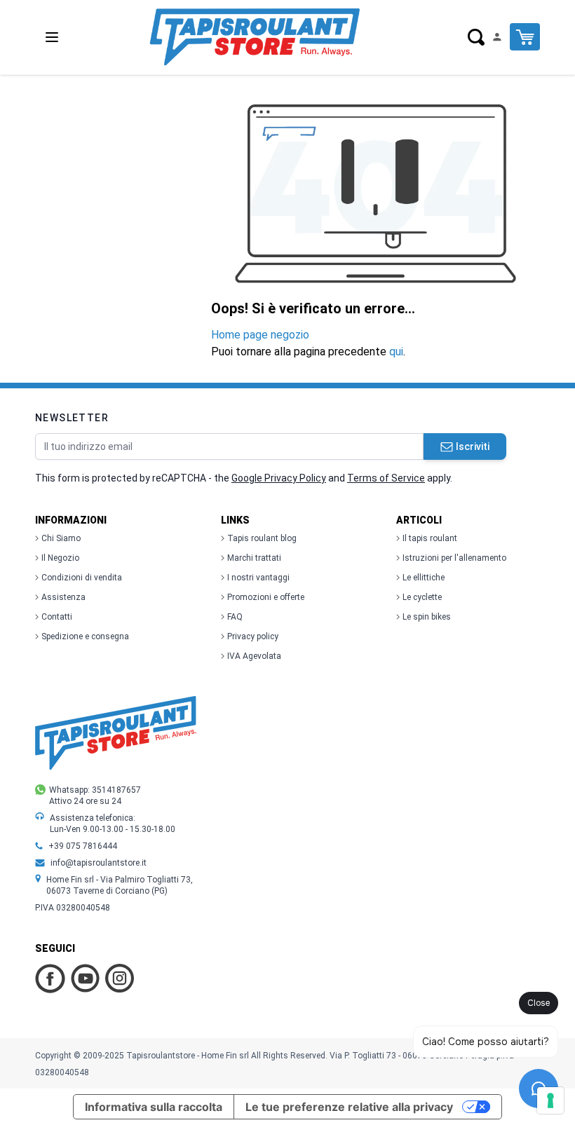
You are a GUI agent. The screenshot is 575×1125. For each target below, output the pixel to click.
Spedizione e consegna (85, 636)
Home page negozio (260, 334)
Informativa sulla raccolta (153, 1107)
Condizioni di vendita (81, 577)
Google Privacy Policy (278, 478)
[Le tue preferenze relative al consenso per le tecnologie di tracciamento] (550, 1100)
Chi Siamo (61, 538)
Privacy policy (252, 636)
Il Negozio (60, 558)
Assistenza (63, 597)
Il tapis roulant (429, 538)
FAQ (235, 617)
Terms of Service (386, 478)
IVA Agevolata (254, 656)
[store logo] (254, 37)
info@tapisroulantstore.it (98, 863)
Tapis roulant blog (262, 538)
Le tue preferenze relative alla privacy (349, 1107)
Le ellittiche (423, 577)
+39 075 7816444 (82, 846)
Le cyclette (422, 597)
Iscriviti (472, 446)
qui (396, 351)
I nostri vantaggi (258, 577)
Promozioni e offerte (265, 597)
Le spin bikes (426, 617)
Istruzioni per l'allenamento (454, 558)
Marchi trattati (254, 558)
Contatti (56, 617)
